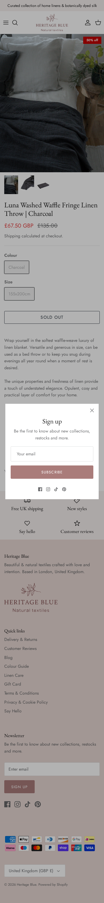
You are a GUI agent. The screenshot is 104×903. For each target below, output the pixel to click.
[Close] (92, 410)
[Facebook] (40, 489)
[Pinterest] (64, 489)
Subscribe (52, 472)
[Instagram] (48, 489)
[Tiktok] (56, 489)
